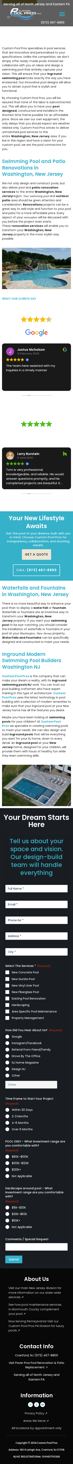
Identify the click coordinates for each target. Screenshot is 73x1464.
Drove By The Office (26, 1056)
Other (16, 1076)
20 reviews (44, 430)
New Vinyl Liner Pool (25, 986)
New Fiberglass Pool (25, 992)
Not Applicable (22, 1176)
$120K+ (16, 1170)
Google (17, 1037)
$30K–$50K (19, 1214)
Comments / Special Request (26, 1239)
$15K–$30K (19, 1208)
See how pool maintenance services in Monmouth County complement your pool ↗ (35, 1309)
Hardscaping (20, 1005)
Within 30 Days (22, 1110)
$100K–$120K (20, 1163)
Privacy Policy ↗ (36, 1413)
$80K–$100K (20, 1157)
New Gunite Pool (23, 979)
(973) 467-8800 (52, 22)
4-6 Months (20, 1123)
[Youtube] (42, 1404)
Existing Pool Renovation (29, 998)
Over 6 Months (22, 1129)
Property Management (28, 1018)
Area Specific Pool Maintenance (34, 1011)
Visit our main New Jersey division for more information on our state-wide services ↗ (35, 1292)
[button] (62, 13)
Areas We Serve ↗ (36, 1421)
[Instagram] (30, 1404)
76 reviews (44, 325)
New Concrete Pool (25, 972)
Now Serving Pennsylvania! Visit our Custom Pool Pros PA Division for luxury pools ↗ (36, 1325)
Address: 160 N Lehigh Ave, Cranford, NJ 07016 (36, 1449)
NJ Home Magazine (25, 1063)
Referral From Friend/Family (31, 1050)
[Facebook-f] (36, 1404)
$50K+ (16, 1220)
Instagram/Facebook (27, 1043)
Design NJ (18, 1069)
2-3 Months (20, 1116)
